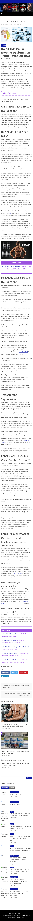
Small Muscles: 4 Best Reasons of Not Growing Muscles (19, 860)
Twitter (15, 672)
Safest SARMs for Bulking (11, 266)
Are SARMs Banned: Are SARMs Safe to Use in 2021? (20, 827)
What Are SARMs (23, 352)
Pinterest (23, 672)
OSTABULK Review (16, 573)
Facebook (6, 672)
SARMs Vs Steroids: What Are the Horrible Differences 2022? (20, 838)
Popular (5, 788)
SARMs (8, 22)
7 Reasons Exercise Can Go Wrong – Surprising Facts (19, 871)
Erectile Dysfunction (7, 666)
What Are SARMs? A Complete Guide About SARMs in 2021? (20, 849)
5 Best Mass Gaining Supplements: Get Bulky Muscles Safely (19, 881)
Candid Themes (20, 917)
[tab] (5, 788)
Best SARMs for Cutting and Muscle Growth (16, 647)
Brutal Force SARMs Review (11, 660)
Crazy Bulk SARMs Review (10, 653)
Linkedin (5, 676)
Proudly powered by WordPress (12, 915)
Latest (11, 788)
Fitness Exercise (15, 794)
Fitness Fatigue (15, 804)
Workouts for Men (14, 792)
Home (3, 22)
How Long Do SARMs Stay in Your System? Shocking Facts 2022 (16, 764)
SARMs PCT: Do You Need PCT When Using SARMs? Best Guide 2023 (14, 725)
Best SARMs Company (9, 640)
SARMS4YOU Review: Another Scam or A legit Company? (15, 752)
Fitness (11, 867)
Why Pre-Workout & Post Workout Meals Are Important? (19, 893)
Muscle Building (13, 877)
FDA (9, 213)
